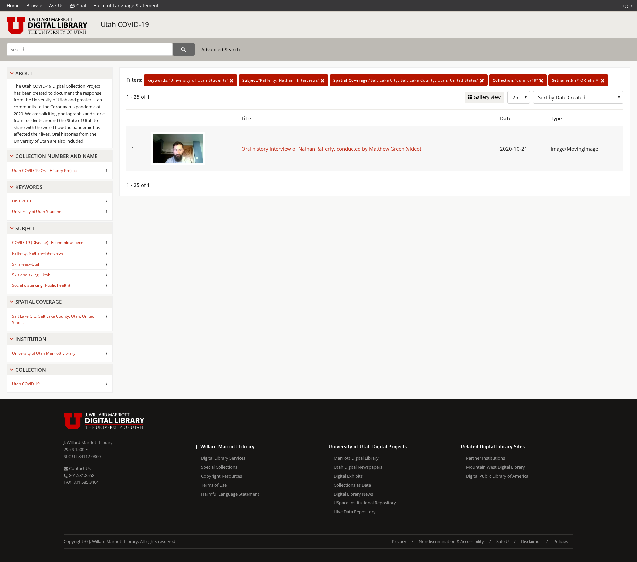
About (23, 73)
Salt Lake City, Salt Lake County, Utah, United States (53, 319)
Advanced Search (220, 49)
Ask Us (56, 5)
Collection (30, 369)
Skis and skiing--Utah (31, 275)
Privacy (399, 541)
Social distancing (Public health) (41, 285)
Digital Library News (353, 494)
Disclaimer (531, 541)
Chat (81, 5)
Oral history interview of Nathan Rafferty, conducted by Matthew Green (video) (331, 148)
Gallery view (486, 97)
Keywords (28, 187)
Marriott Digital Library (356, 458)
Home (13, 5)
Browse (34, 5)
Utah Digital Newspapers (358, 467)
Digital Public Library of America (497, 476)
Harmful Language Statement (126, 5)
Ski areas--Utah (26, 264)
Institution (30, 339)
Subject (25, 228)
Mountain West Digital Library (495, 467)
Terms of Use (214, 485)
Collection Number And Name (56, 156)
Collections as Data (352, 485)
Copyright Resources (221, 476)
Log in (627, 5)
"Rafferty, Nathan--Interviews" (281, 80)
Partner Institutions (485, 458)
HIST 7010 (21, 201)
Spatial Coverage (38, 301)
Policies (560, 541)
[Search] (184, 49)
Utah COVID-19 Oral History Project (44, 170)
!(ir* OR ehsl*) (576, 80)
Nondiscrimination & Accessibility (451, 541)
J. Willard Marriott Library (88, 442)
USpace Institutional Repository (365, 503)
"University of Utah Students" (188, 80)
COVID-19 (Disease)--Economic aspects (48, 242)
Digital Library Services (223, 458)
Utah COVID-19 (125, 24)
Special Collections (219, 467)
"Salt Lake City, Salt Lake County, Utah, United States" (406, 80)
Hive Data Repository (355, 512)
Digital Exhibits (348, 476)
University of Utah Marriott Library (43, 353)
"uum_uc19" (516, 80)
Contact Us (79, 468)
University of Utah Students (37, 211)
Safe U (502, 541)
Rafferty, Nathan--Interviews (38, 253)
